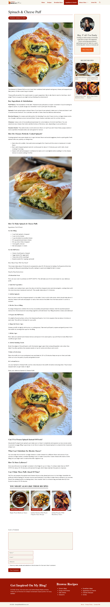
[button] (100, 2)
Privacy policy (89, 604)
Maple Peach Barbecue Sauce (18, 513)
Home (43, 2)
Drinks (85, 595)
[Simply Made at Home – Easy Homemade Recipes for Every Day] (14, 2)
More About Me (87, 50)
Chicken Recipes (36, 509)
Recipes (49, 2)
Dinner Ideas (82, 2)
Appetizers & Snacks (71, 2)
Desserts (62, 595)
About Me (94, 2)
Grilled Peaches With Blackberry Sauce (58, 513)
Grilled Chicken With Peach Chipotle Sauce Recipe (39, 513)
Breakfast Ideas (58, 2)
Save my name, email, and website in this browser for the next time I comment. (33, 565)
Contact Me (97, 604)
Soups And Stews (64, 590)
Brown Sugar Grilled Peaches (92, 96)
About (82, 604)
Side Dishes (62, 592)
